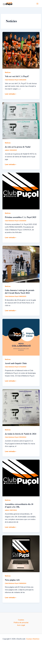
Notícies (8, 72)
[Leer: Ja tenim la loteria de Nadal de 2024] (20, 407)
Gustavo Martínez (32, 639)
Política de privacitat (21, 622)
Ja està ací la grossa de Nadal (17, 146)
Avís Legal (21, 625)
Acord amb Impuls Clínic (16, 363)
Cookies (21, 620)
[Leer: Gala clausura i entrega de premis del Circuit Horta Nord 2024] (20, 264)
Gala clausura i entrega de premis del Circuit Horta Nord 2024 (19, 291)
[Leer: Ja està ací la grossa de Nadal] (20, 120)
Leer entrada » (10, 94)
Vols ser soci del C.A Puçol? (17, 76)
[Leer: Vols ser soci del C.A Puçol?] (20, 50)
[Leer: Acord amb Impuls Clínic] (20, 337)
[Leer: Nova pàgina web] (20, 553)
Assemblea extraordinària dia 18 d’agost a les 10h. (19, 505)
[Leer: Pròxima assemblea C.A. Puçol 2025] (20, 191)
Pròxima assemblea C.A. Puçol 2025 (20, 217)
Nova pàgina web (12, 579)
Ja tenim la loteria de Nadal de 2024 (20, 433)
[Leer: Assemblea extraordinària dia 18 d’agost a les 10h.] (20, 478)
